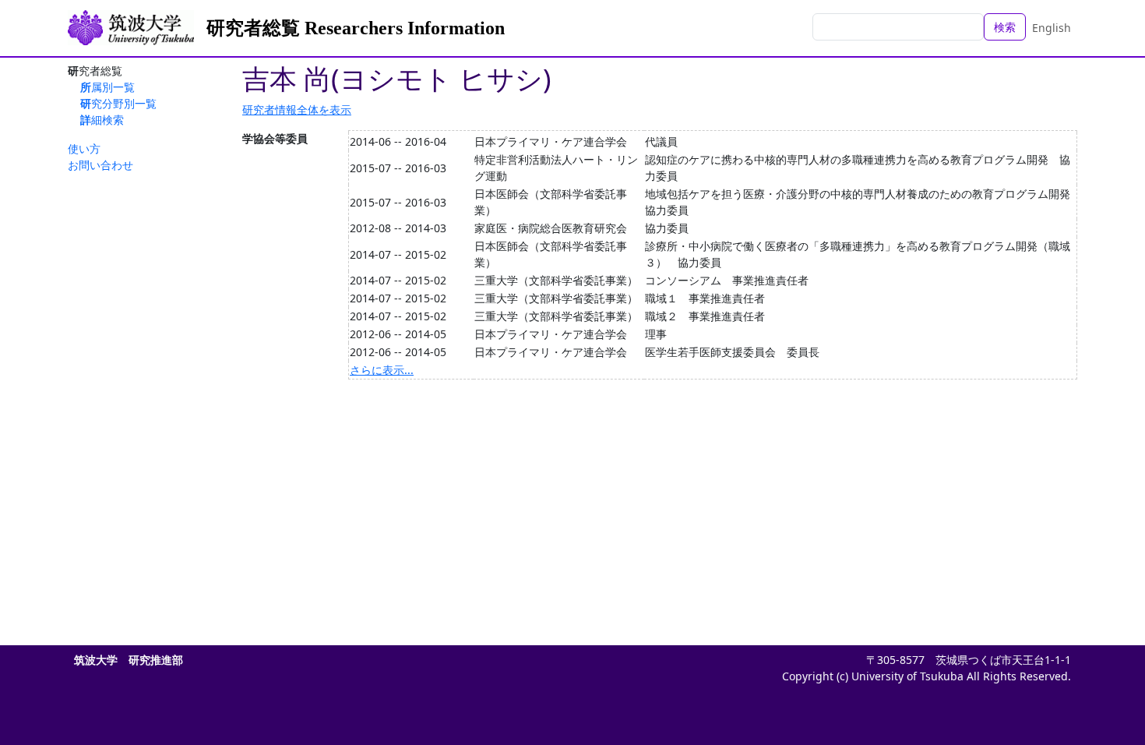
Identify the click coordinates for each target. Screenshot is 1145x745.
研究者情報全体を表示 (296, 109)
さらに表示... (382, 369)
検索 (1005, 26)
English (1051, 27)
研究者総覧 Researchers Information (355, 28)
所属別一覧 (107, 86)
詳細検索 (102, 119)
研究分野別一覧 (118, 103)
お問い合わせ (100, 164)
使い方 (84, 148)
